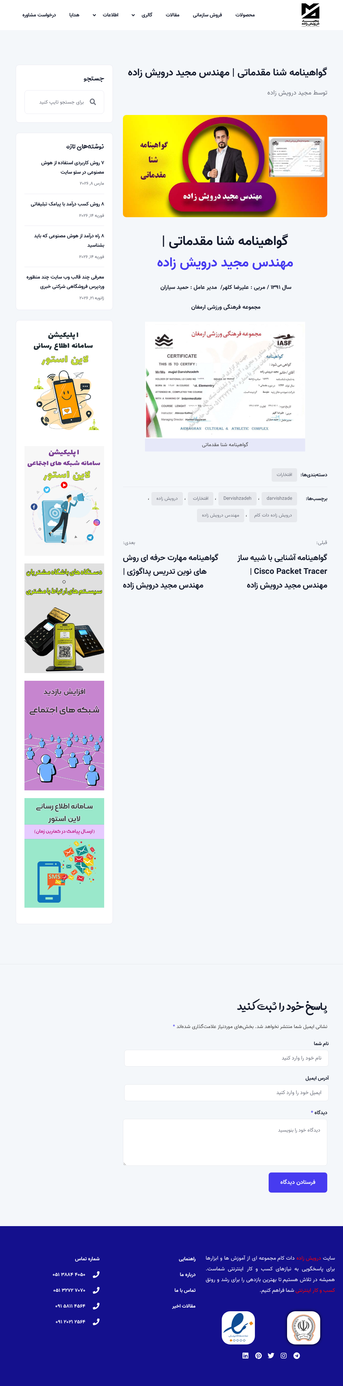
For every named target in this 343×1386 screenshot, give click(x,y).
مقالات (173, 15)
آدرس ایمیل (317, 1078)
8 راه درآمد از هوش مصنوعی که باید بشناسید (69, 240)
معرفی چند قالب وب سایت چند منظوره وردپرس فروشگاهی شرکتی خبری (65, 282)
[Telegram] (296, 1355)
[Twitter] (271, 1355)
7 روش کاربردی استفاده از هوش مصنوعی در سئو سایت (72, 167)
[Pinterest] (258, 1355)
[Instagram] (283, 1355)
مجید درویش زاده (289, 93)
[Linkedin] (245, 1355)
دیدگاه (319, 1113)
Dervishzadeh (237, 498)
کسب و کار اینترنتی (315, 1290)
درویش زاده (167, 498)
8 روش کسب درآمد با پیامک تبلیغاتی (67, 204)
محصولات (245, 15)
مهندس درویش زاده (220, 515)
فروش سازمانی (207, 15)
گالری (147, 15)
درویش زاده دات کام (273, 515)
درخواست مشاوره (39, 15)
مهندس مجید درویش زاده (225, 263)
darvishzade (279, 498)
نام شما (321, 1044)
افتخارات (284, 475)
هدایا (74, 15)
